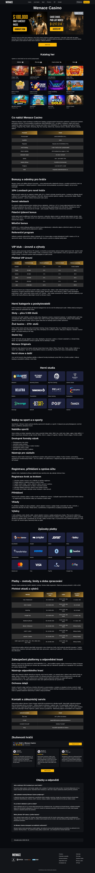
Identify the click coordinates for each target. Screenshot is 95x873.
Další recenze (47, 770)
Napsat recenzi (75, 743)
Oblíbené (19, 62)
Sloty (74, 62)
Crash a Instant (55, 62)
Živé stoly (37, 62)
